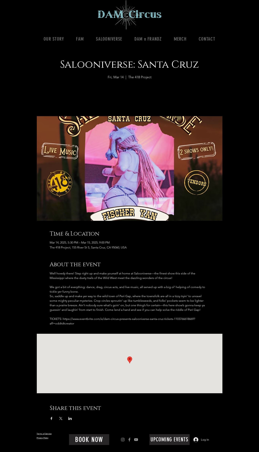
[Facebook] (129, 439)
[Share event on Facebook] (51, 418)
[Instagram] (122, 439)
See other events (129, 98)
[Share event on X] (61, 418)
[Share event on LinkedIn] (70, 418)
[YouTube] (136, 439)
